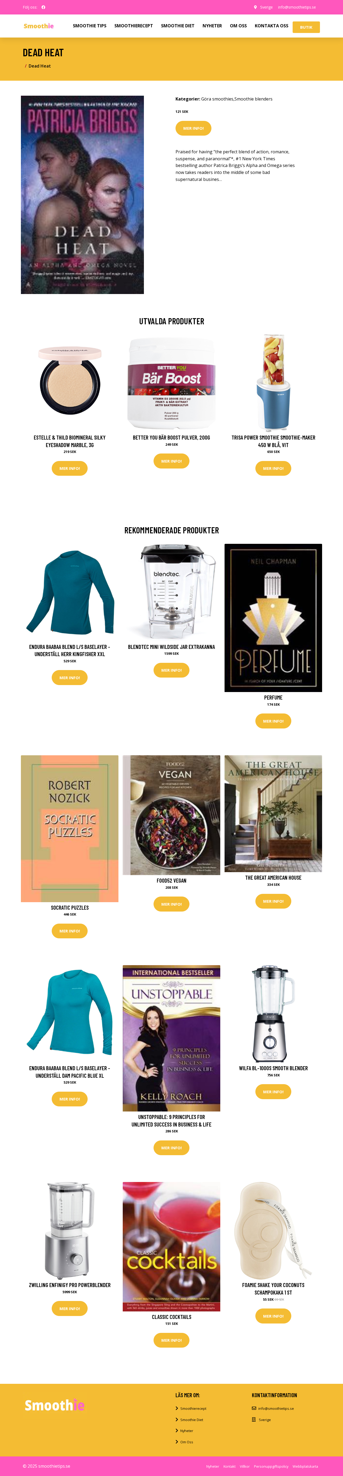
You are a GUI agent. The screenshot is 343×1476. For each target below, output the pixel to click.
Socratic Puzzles (70, 907)
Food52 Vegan (172, 880)
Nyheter (186, 1430)
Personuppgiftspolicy (271, 1466)
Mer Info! (193, 128)
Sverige (266, 7)
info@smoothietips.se (297, 7)
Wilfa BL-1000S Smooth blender (273, 1068)
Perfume (273, 697)
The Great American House (273, 877)
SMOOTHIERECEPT (133, 26)
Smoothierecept (193, 1408)
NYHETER (212, 26)
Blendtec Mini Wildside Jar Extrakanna (171, 646)
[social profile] (43, 7)
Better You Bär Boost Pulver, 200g (171, 437)
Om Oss (186, 1442)
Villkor (245, 1466)
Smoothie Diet (191, 1419)
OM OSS (238, 26)
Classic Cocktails (171, 1316)
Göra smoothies (217, 99)
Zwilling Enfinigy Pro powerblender (70, 1284)
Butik (306, 27)
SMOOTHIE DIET (178, 26)
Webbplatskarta (305, 1466)
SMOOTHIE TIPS (89, 26)
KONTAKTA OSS (271, 26)
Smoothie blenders (253, 99)
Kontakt (229, 1466)
